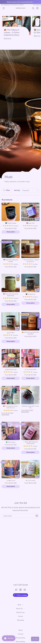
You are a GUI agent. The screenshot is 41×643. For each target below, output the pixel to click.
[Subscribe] (37, 516)
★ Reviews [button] (39, 323)
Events (20, 616)
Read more (7, 38)
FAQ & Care (20, 612)
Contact (20, 634)
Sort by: (17, 190)
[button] (33, 8)
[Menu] (4, 8)
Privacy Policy (20, 638)
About (20, 630)
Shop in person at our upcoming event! (20, 2)
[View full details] (11, 212)
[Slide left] (37, 24)
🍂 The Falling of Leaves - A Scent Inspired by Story (11, 32)
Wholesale (20, 620)
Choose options (11, 231)
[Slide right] (37, 20)
